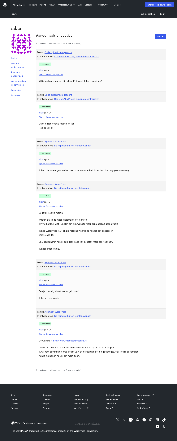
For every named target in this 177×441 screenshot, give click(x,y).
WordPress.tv (81, 408)
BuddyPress (144, 408)
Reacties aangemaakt (17, 74)
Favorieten (16, 95)
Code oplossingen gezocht (58, 52)
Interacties (16, 90)
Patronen (47, 408)
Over (13, 395)
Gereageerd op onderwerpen (18, 83)
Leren (76, 395)
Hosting (14, 403)
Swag (109, 408)
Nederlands (42, 423)
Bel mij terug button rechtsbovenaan (72, 145)
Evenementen (112, 399)
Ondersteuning (81, 399)
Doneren (111, 403)
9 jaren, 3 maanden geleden (51, 334)
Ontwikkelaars (80, 403)
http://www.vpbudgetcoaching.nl (70, 340)
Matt (140, 399)
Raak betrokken (113, 395)
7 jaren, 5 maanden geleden (51, 74)
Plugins (46, 403)
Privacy (14, 408)
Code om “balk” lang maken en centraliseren (76, 56)
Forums (14, 14)
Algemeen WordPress (55, 141)
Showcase (47, 395)
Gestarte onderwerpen (17, 65)
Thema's (46, 399)
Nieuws (14, 399)
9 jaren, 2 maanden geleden (51, 164)
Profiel (14, 58)
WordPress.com (145, 395)
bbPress (142, 403)
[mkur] (21, 44)
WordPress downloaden (160, 5)
